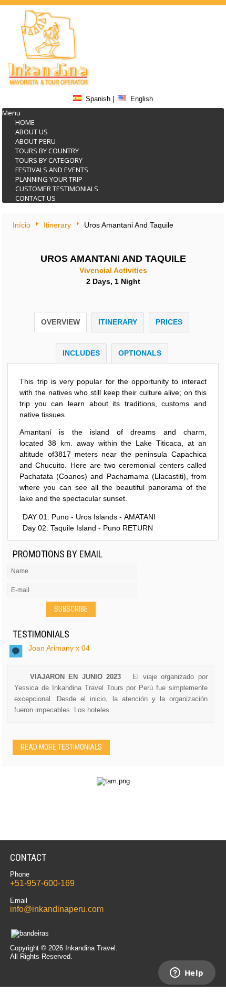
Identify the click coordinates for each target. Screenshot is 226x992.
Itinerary (57, 225)
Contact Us (35, 198)
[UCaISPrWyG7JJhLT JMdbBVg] (184, 77)
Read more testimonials (61, 747)
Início (21, 225)
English (141, 99)
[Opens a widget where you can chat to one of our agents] (186, 973)
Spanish (98, 99)
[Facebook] (184, 49)
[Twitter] (184, 21)
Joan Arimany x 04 (59, 648)
